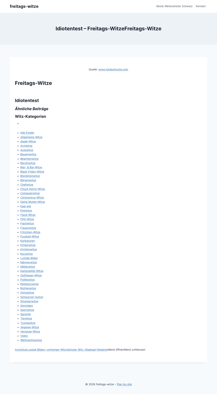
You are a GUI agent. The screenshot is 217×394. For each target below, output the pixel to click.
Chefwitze (26, 184)
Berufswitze (27, 163)
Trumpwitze (27, 323)
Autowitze (26, 150)
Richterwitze (28, 288)
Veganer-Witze (29, 327)
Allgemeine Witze (31, 137)
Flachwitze (27, 223)
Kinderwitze (28, 245)
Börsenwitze (28, 180)
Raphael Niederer (97, 349)
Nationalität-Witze (31, 271)
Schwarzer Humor (31, 297)
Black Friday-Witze (32, 171)
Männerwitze (28, 262)
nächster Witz (76, 349)
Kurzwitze (26, 253)
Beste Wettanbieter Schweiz (174, 6)
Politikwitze (27, 279)
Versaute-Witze (30, 331)
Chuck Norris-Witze (32, 189)
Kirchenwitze (28, 249)
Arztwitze (26, 145)
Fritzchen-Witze (30, 232)
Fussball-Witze (29, 236)
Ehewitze (26, 210)
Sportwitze (27, 310)
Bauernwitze (28, 154)
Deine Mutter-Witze (32, 201)
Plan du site (124, 384)
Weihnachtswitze (31, 340)
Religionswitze (29, 284)
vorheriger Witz (55, 349)
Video (24, 335)
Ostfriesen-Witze (31, 275)
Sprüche (25, 314)
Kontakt (201, 6)
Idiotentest (27, 100)
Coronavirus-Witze (32, 197)
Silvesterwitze (29, 301)
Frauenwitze (28, 228)
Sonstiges (26, 305)
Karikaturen (27, 240)
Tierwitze (26, 318)
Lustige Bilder (29, 258)
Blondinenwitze (30, 176)
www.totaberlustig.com (113, 69)
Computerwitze (30, 193)
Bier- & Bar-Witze (31, 167)
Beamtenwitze (29, 158)
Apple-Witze (28, 141)
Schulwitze (27, 292)
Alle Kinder (27, 132)
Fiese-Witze (27, 214)
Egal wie (25, 206)
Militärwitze (27, 266)
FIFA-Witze (27, 219)
